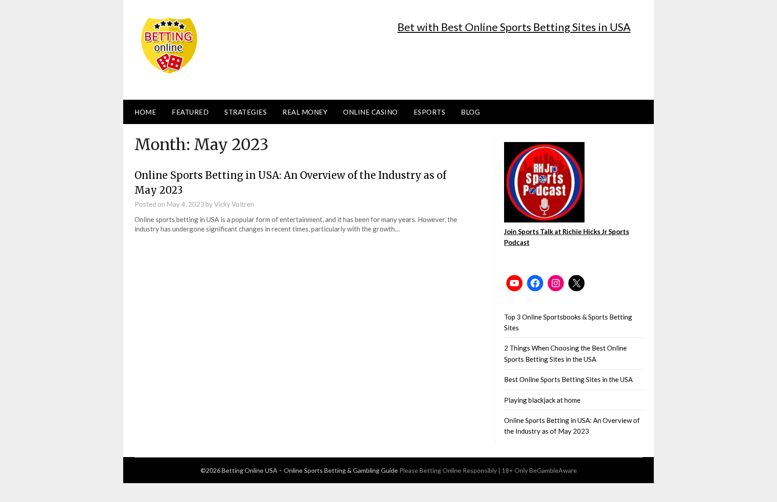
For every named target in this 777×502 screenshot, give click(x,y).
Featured (190, 112)
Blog (470, 112)
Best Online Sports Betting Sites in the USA (568, 379)
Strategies (245, 112)
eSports (430, 112)
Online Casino (370, 112)
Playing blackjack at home (542, 400)
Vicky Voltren (234, 204)
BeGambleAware (553, 470)
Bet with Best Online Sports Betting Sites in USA (513, 26)
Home (145, 112)
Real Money (304, 112)
